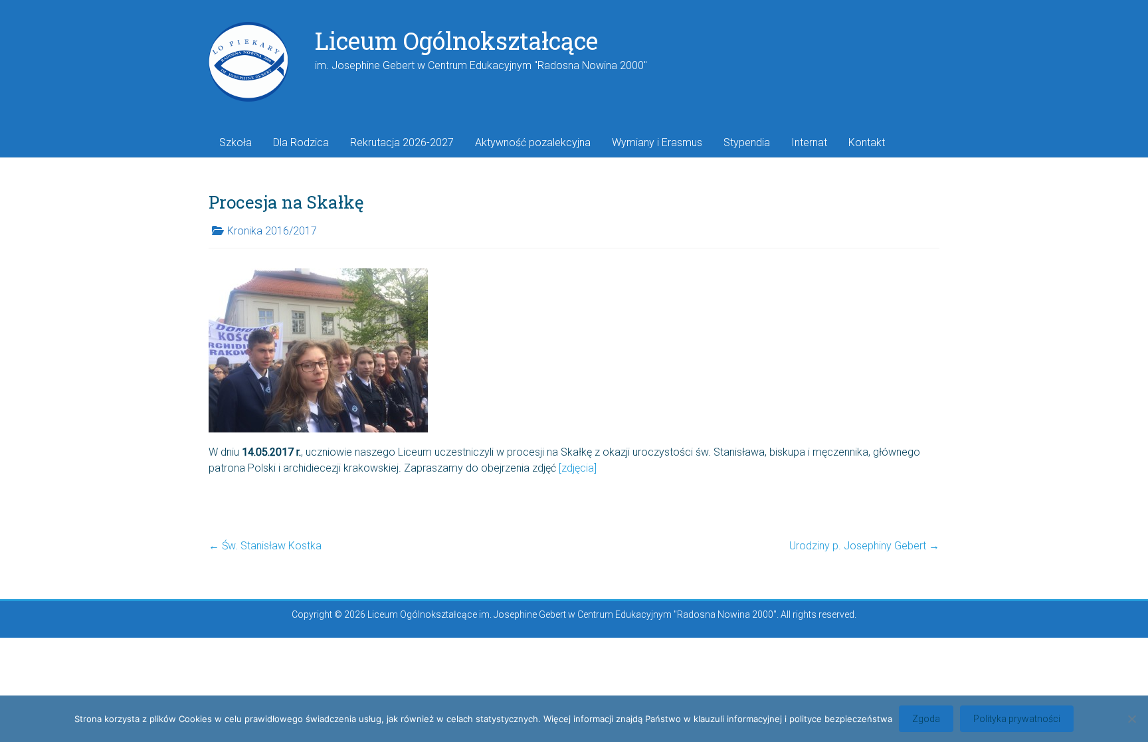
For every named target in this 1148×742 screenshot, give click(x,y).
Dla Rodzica (301, 142)
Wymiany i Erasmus (657, 142)
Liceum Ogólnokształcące (456, 40)
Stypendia (746, 142)
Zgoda (926, 718)
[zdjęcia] (578, 468)
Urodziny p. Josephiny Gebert (864, 545)
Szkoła (235, 142)
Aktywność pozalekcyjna (533, 142)
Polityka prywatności (1016, 718)
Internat (809, 142)
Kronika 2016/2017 (272, 231)
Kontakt (866, 142)
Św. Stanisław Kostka (265, 545)
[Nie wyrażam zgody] (1131, 718)
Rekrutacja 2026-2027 (402, 142)
